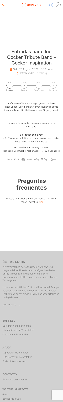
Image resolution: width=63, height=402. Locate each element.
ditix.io (5, 394)
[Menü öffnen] (51, 5)
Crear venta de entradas (15, 334)
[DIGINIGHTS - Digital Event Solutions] (31, 5)
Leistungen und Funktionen (16, 325)
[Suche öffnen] (3, 5)
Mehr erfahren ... (11, 304)
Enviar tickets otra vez (14, 361)
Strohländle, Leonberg (33, 73)
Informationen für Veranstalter (18, 330)
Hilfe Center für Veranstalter (17, 357)
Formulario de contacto (14, 379)
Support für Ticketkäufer (15, 352)
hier (41, 202)
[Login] (58, 4)
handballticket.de (11, 398)
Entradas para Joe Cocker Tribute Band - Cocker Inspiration (31, 57)
